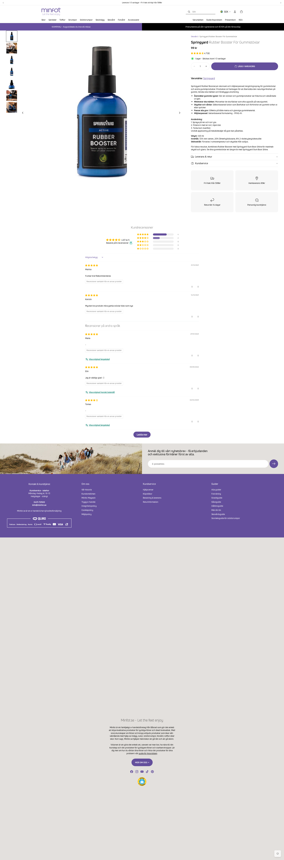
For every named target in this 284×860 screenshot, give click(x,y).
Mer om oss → (142, 762)
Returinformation (150, 501)
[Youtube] (142, 771)
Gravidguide (216, 497)
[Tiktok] (147, 771)
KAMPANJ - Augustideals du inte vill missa (71, 26)
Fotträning (216, 493)
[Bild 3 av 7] (11, 60)
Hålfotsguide (217, 506)
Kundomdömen (88, 493)
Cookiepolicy (87, 510)
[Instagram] (137, 771)
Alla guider (216, 489)
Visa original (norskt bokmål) (102, 392)
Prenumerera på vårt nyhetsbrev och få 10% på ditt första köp (213, 26)
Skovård (194, 36)
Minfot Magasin (89, 497)
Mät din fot (216, 510)
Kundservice (201, 163)
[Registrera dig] (274, 463)
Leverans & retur (203, 156)
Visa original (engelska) (99, 359)
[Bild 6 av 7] (11, 95)
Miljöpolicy (87, 514)
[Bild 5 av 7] (11, 83)
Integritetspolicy (89, 506)
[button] (197, 53)
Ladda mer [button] (142, 434)
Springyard (209, 78)
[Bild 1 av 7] (11, 36)
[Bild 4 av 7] (11, 71)
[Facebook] (131, 771)
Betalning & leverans (152, 497)
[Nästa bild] (180, 113)
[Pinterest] (152, 771)
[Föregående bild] (22, 113)
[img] (91, 265)
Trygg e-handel (88, 501)
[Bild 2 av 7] (11, 48)
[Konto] (235, 11)
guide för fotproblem (148, 753)
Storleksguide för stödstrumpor (225, 518)
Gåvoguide (216, 501)
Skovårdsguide (218, 514)
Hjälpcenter (148, 489)
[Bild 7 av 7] (11, 107)
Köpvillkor (147, 493)
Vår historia (87, 489)
